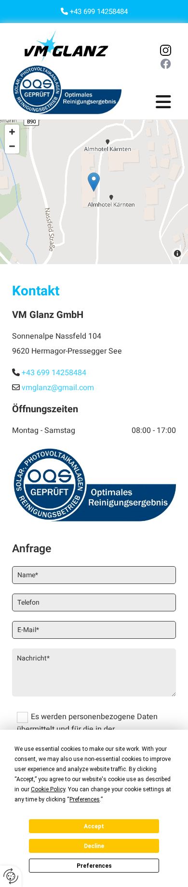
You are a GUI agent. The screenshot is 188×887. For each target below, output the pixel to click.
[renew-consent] (11, 876)
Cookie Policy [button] (48, 789)
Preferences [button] (84, 799)
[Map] (94, 192)
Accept (94, 826)
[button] (161, 103)
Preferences (94, 865)
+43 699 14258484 (99, 11)
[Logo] (67, 46)
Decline (94, 846)
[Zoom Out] (12, 146)
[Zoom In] (12, 132)
